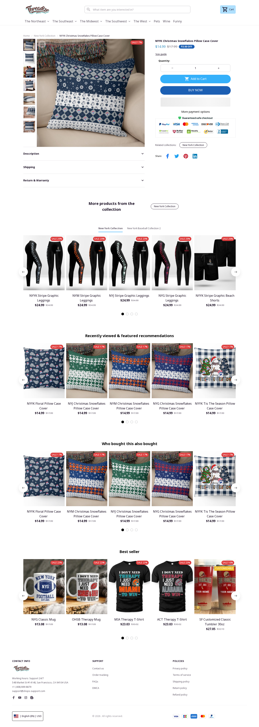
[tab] (123, 314)
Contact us (98, 668)
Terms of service (182, 675)
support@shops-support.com (28, 691)
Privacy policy (180, 668)
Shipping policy (181, 681)
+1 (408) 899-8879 (21, 686)
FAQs (95, 681)
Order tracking (100, 675)
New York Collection (44, 35)
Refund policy (180, 694)
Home (26, 35)
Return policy (180, 688)
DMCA (95, 688)
